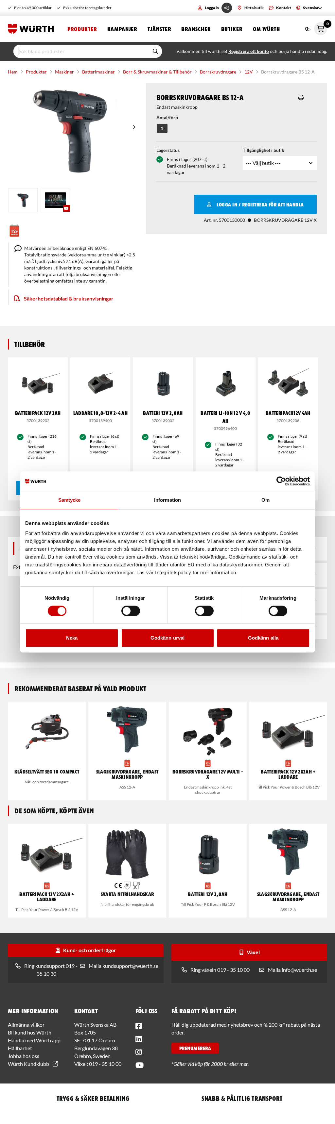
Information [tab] (167, 500)
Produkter (82, 28)
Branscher (195, 28)
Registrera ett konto (248, 51)
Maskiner (64, 71)
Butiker (231, 28)
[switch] (130, 611)
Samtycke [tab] (69, 500)
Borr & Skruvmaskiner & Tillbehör (157, 71)
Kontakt (283, 7)
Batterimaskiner (98, 71)
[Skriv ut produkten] (301, 97)
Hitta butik (254, 7)
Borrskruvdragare (218, 71)
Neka (72, 638)
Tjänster (159, 28)
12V (248, 71)
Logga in (212, 7)
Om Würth (266, 28)
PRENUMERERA (195, 1048)
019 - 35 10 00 (105, 1064)
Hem (13, 71)
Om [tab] (265, 500)
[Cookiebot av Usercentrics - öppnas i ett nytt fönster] (281, 481)
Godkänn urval (167, 638)
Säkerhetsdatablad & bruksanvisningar (69, 298)
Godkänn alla (263, 638)
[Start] (32, 29)
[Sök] (155, 51)
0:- (316, 27)
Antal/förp (167, 117)
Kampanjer (122, 28)
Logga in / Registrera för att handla (260, 204)
